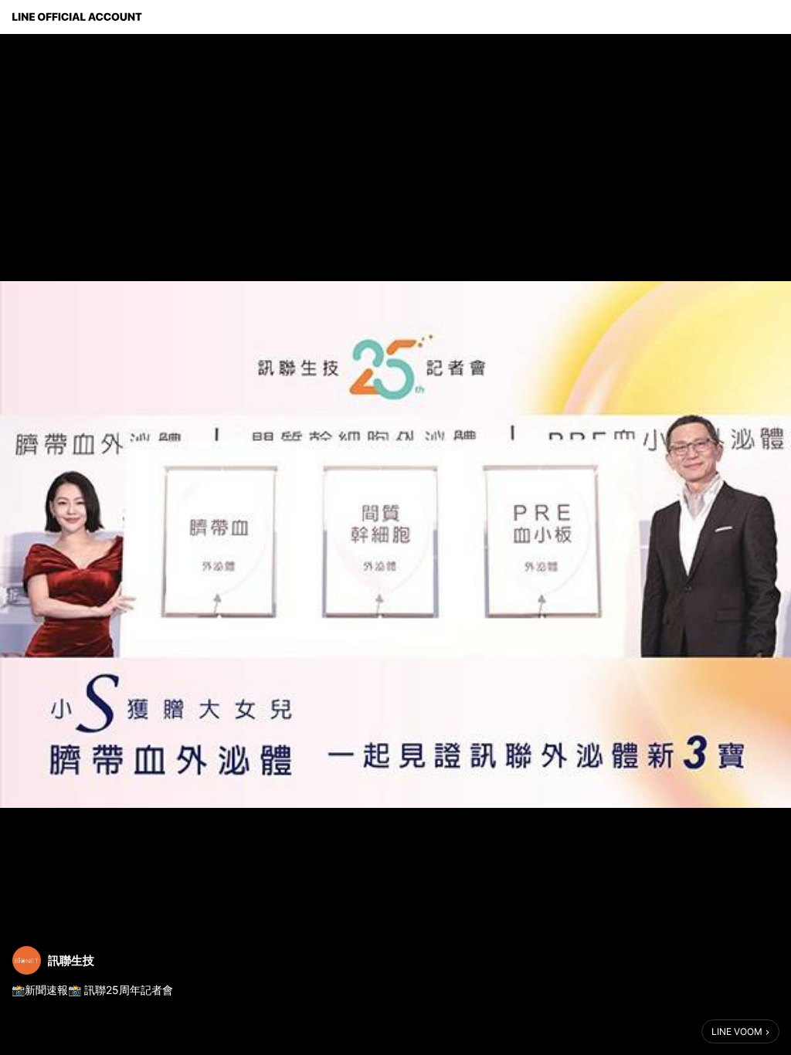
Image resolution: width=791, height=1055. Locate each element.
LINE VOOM (736, 1031)
